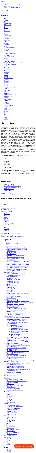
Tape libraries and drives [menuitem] (13, 275)
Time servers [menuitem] (10, 295)
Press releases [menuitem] (11, 396)
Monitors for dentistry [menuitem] (16, 326)
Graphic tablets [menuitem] (11, 311)
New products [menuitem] (11, 402)
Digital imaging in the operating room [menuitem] (17, 319)
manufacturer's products (7, 195)
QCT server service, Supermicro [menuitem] (15, 367)
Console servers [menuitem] (11, 252)
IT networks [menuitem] (7, 284)
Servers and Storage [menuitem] (12, 382)
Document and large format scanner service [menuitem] (18, 369)
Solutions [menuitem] (6, 391)
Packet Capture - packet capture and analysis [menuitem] (19, 293)
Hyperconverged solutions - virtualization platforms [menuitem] (20, 263)
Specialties (7, 214)
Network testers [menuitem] (11, 298)
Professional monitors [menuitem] (13, 305)
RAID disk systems (9, 189)
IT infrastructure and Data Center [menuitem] (13, 243)
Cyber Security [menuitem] (11, 260)
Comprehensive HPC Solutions (12, 186)
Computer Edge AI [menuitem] (12, 349)
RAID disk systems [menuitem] (12, 281)
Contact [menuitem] (6, 425)
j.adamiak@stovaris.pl (6, 211)
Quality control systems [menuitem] (17, 335)
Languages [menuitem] (7, 437)
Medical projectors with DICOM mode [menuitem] (17, 337)
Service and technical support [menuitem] (12, 361)
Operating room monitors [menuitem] (17, 328)
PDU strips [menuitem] (10, 245)
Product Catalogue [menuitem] (9, 435)
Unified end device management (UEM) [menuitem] (18, 264)
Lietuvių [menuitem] (9, 441)
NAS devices (7, 190)
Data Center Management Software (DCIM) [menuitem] (19, 249)
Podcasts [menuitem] (9, 400)
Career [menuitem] (9, 423)
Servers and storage (9, 184)
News (5, 217)
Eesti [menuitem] (8, 443)
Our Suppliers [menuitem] (11, 418)
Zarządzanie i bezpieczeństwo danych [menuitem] (14, 258)
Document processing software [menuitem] (15, 304)
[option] (21, 451)
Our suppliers (4, 15)
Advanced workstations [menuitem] (13, 314)
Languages (7, 224)
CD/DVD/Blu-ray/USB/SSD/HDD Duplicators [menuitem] (20, 302)
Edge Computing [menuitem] (11, 346)
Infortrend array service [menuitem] (13, 364)
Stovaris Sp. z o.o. (15, 233)
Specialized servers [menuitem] (12, 358)
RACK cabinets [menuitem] (11, 254)
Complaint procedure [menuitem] (13, 411)
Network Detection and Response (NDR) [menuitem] (18, 266)
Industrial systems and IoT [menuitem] (11, 343)
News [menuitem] (5, 393)
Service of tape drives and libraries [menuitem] (16, 366)
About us (6, 220)
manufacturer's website (7, 193)
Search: (6, 447)
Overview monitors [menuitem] (16, 334)
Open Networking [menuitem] (12, 285)
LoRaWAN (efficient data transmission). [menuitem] (18, 351)
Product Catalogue (9, 223)
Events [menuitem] (9, 397)
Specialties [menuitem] (7, 378)
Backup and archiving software (12, 187)
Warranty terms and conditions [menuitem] (15, 406)
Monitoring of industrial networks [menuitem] (16, 352)
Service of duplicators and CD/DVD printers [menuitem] (19, 363)
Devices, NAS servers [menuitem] (13, 282)
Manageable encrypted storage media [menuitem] (17, 267)
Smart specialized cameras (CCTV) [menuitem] (16, 348)
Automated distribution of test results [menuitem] (17, 340)
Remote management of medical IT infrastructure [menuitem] (20, 342)
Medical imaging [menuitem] (8, 316)
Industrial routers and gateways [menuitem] (15, 357)
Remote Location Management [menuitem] (15, 257)
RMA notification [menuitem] (12, 412)
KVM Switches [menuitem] (11, 251)
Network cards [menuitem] (11, 288)
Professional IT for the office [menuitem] (11, 299)
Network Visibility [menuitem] (12, 287)
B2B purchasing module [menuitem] (13, 408)
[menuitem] (14, 372)
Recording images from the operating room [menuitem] (18, 317)
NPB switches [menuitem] (11, 290)
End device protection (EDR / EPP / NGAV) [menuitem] (19, 261)
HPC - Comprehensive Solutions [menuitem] (16, 273)
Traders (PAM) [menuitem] (11, 431)
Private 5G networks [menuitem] (12, 354)
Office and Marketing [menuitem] (13, 429)
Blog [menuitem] (8, 394)
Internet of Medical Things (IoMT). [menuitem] (16, 320)
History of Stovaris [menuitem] (12, 417)
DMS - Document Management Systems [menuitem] (18, 301)
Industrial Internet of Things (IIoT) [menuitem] (16, 355)
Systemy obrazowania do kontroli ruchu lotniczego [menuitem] (20, 360)
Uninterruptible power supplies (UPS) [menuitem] (17, 255)
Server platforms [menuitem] (11, 278)
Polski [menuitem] (9, 438)
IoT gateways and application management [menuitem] (18, 345)
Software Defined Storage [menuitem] (14, 279)
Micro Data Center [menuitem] (12, 246)
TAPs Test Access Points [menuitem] (14, 296)
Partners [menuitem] (6, 403)
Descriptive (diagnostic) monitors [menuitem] (19, 329)
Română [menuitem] (9, 444)
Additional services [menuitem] (12, 370)
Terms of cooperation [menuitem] (13, 405)
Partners (6, 218)
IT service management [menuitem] (13, 270)
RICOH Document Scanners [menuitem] (18, 308)
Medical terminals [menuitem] (12, 323)
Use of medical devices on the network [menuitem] (17, 322)
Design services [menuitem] (11, 414)
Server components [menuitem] (12, 276)
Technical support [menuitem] (12, 409)
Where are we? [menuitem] (11, 426)
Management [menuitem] (10, 428)
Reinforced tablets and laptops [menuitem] (15, 313)
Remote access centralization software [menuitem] (17, 248)
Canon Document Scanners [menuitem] (18, 310)
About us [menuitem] (6, 415)
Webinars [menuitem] (9, 399)
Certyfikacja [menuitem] (10, 422)
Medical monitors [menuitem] (12, 325)
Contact (6, 221)
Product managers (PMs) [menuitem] (13, 432)
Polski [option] (9, 451)
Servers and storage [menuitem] (9, 272)
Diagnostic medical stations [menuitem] (14, 338)
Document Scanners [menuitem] (12, 307)
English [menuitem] (9, 440)
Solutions (6, 215)
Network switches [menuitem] (12, 292)
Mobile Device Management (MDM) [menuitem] (17, 269)
